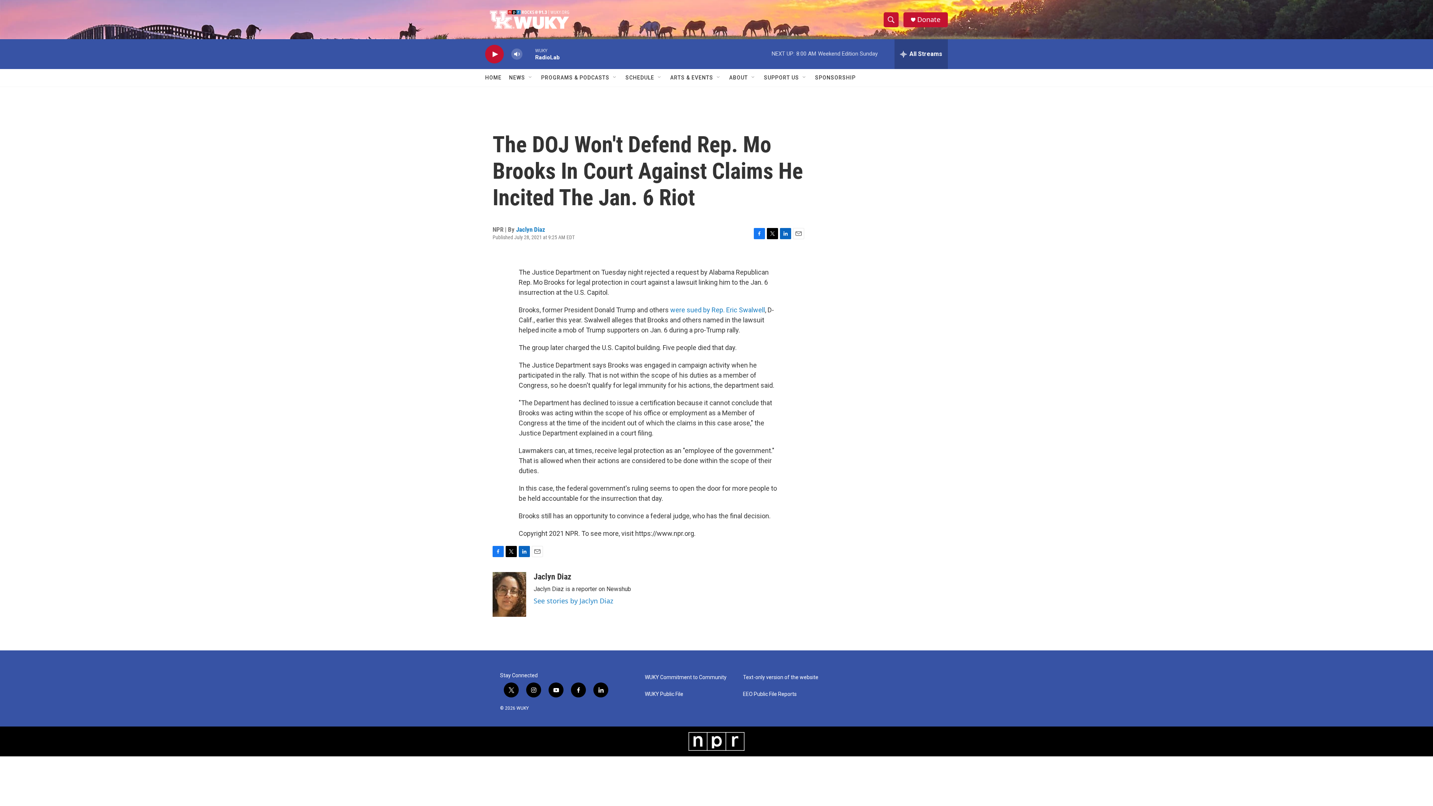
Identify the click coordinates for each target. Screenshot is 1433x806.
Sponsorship (835, 78)
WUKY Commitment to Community (686, 677)
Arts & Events (691, 78)
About (738, 78)
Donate (928, 20)
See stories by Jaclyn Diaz (573, 600)
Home (493, 78)
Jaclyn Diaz (530, 229)
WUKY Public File (664, 694)
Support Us (781, 78)
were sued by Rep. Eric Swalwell (717, 310)
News (517, 78)
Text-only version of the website (780, 677)
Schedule (639, 78)
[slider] (529, 54)
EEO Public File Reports (770, 694)
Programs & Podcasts (575, 78)
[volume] (517, 54)
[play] (494, 54)
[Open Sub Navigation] (531, 78)
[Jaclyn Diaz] (509, 594)
